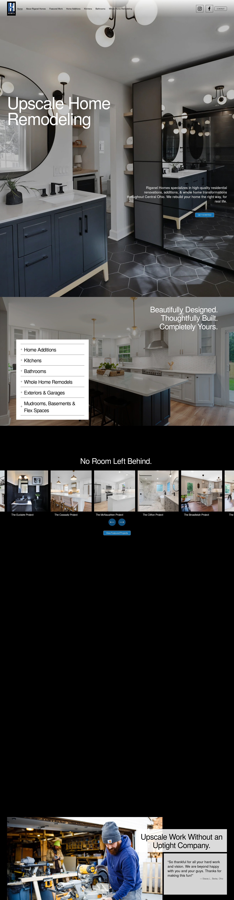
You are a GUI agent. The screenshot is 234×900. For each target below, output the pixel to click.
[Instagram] (199, 8)
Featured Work (56, 8)
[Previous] (112, 522)
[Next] (122, 522)
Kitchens (88, 8)
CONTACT (220, 8)
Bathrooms (100, 8)
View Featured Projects (117, 533)
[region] (117, 493)
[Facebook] (209, 8)
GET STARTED (204, 215)
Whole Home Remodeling (120, 8)
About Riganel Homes (36, 8)
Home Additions (73, 8)
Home (20, 8)
